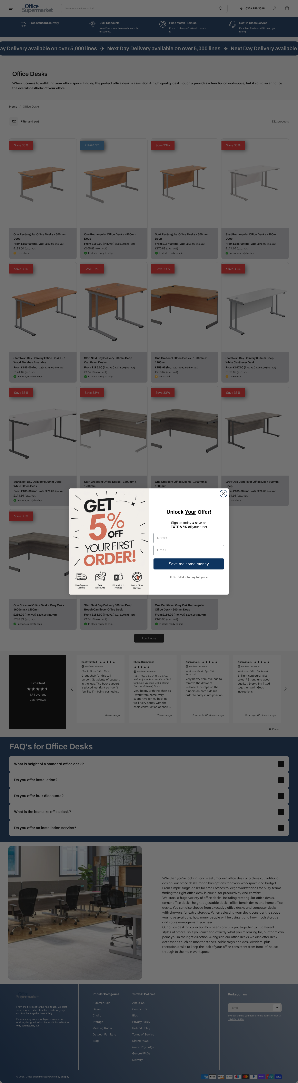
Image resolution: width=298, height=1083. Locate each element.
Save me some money (189, 564)
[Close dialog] (223, 493)
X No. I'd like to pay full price (189, 577)
